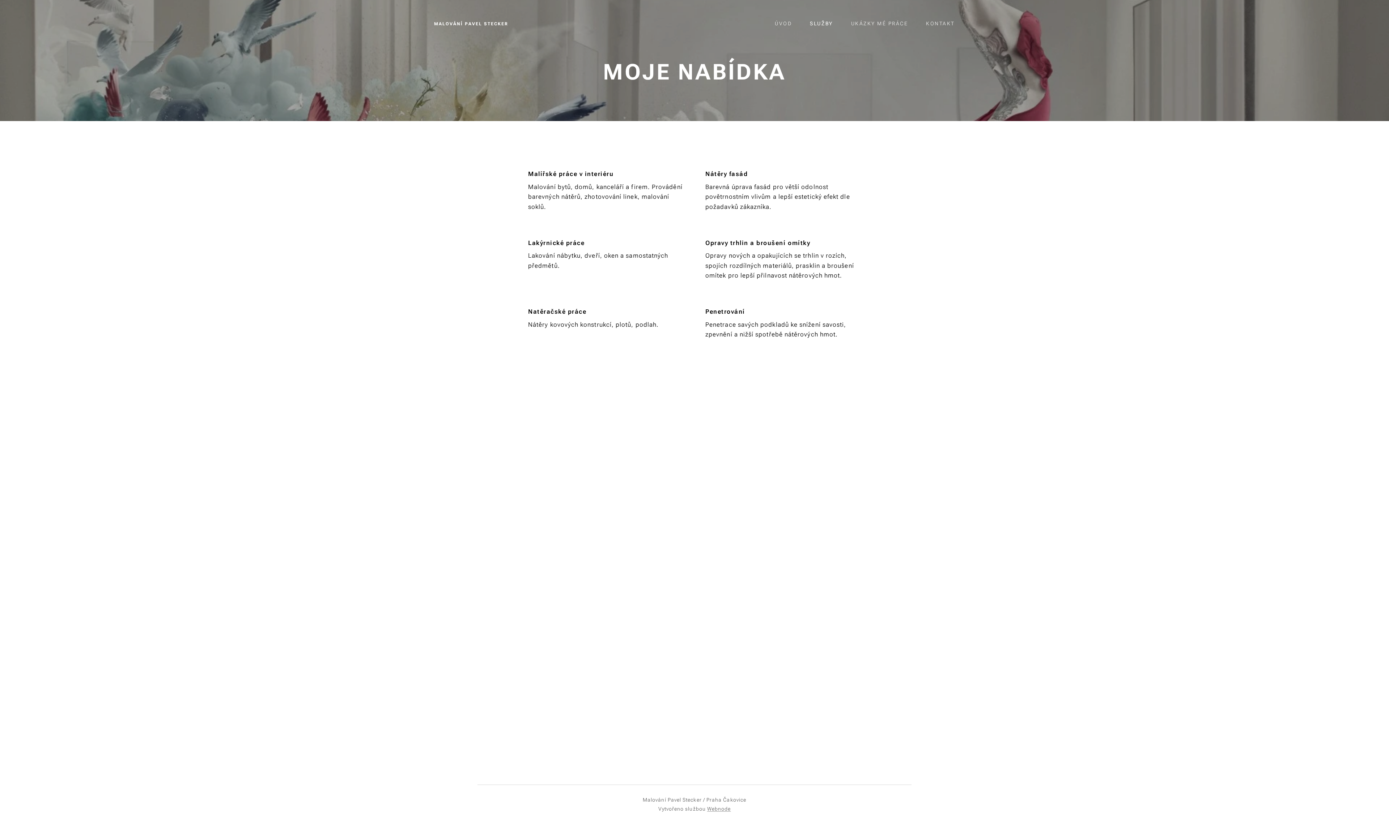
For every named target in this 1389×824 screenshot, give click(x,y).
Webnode (719, 809)
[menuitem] (787, 23)
